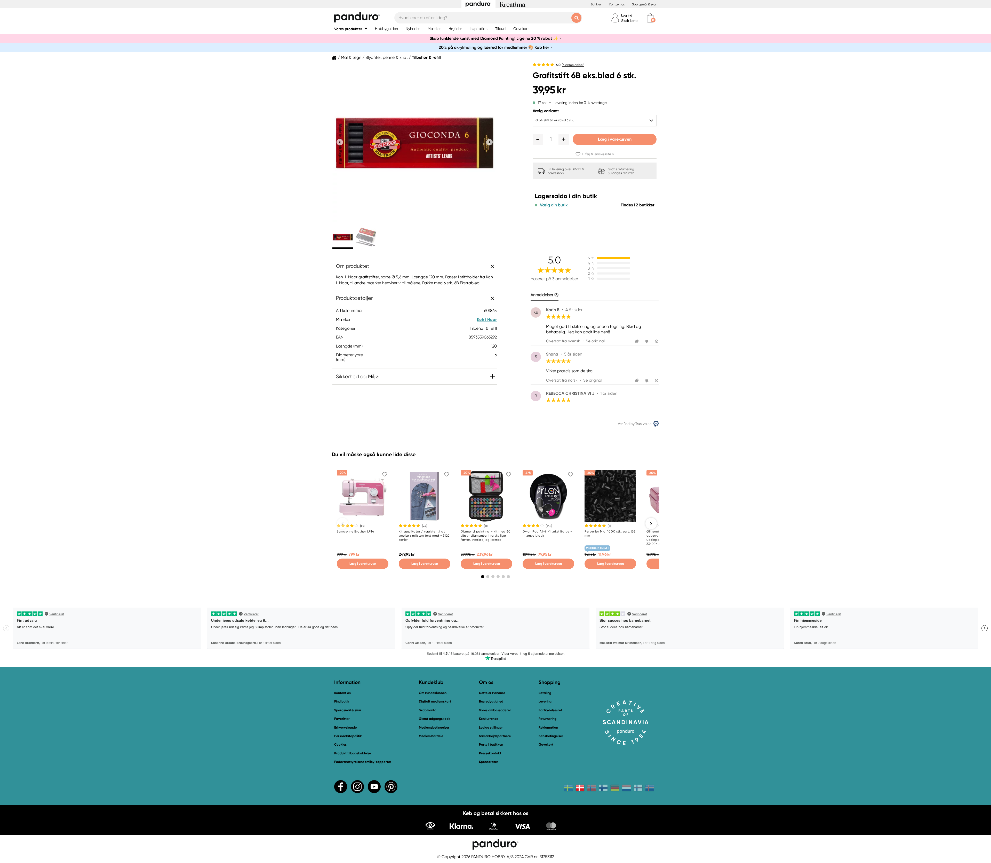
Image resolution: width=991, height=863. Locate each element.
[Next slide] (489, 142)
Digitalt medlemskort (435, 701)
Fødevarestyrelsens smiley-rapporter (362, 762)
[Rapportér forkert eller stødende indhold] (657, 341)
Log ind (626, 15)
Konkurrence (488, 719)
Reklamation (548, 727)
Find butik (341, 701)
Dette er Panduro (492, 693)
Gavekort (546, 744)
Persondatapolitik (348, 736)
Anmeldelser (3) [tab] (544, 294)
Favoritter (342, 719)
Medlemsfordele (431, 736)
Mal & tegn (351, 57)
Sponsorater (488, 762)
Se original (595, 341)
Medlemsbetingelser (434, 727)
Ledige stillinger (491, 727)
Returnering (547, 719)
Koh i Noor (487, 319)
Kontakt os (617, 4)
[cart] (650, 18)
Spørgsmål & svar (644, 4)
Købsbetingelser (551, 736)
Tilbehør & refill (426, 57)
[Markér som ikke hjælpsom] (647, 341)
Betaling (545, 693)
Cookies (340, 744)
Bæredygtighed (491, 701)
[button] (350, 29)
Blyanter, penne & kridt (386, 57)
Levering (545, 701)
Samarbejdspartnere (495, 736)
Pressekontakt (490, 753)
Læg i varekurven (615, 139)
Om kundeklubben (432, 693)
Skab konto (629, 21)
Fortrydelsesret (550, 710)
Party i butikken (491, 744)
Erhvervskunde (345, 727)
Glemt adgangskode (434, 719)
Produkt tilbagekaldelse (352, 753)
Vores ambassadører (495, 710)
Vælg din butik (554, 205)
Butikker (596, 4)
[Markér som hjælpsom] (637, 341)
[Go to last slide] (340, 142)
